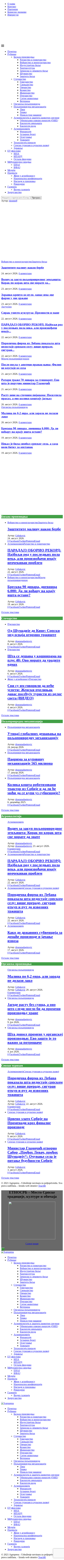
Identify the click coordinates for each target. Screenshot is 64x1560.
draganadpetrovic (23, 641)
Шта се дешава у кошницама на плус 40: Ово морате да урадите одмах (34, 660)
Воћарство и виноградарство (35, 62)
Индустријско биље (30, 65)
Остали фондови (22, 159)
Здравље (18, 148)
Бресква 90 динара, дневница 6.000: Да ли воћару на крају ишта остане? (29, 430)
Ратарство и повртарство (33, 59)
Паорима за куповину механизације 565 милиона (30, 761)
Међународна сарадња (19, 162)
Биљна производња (24, 57)
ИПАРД (18, 156)
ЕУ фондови (14, 151)
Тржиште (25, 140)
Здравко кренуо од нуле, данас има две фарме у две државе (27, 296)
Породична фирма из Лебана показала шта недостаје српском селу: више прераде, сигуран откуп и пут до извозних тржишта (35, 903)
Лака (22, 109)
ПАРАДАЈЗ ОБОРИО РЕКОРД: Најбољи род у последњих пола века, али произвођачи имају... (32, 328)
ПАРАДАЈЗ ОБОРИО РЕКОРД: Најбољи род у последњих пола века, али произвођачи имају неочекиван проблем (34, 556)
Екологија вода (28, 126)
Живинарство (27, 93)
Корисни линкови (16, 12)
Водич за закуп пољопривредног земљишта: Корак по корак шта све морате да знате (34, 832)
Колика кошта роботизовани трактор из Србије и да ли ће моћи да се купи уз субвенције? (33, 789)
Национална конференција (28, 178)
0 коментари (25, 273)
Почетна (11, 51)
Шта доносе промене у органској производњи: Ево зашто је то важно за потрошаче (35, 1038)
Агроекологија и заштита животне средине (36, 117)
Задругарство (14, 192)
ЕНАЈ (17, 164)
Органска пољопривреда (27, 104)
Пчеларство (26, 95)
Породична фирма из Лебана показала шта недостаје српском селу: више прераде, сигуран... (30, 347)
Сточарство (20, 79)
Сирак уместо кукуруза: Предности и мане (30, 312)
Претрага (36, 198)
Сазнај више (32, 1243)
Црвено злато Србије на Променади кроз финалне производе (29, 1123)
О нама (11, 3)
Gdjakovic (20, 535)
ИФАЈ (17, 167)
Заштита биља (27, 76)
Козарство (25, 90)
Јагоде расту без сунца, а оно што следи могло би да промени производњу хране (34, 1009)
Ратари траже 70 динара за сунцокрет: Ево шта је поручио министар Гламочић (30, 381)
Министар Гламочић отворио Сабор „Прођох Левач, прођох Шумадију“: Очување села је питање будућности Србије (32, 1154)
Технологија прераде (25, 142)
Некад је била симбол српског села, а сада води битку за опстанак (29, 445)
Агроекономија (22, 128)
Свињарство (26, 84)
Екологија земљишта (31, 123)
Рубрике (11, 54)
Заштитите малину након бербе (22, 267)
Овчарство (25, 87)
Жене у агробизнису (24, 175)
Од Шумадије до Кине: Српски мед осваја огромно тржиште (33, 633)
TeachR (42, 1185)
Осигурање (26, 137)
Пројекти (12, 173)
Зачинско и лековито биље (34, 70)
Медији (11, 170)
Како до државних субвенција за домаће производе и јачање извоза (34, 936)
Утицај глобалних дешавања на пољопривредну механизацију (34, 736)
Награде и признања (24, 181)
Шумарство (26, 73)
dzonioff (13, 200)
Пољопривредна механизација (30, 106)
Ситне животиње (29, 98)
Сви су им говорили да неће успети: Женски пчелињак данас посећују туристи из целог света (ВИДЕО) (34, 692)
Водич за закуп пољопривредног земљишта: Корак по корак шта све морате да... (31, 281)
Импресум (12, 14)
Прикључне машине (30, 115)
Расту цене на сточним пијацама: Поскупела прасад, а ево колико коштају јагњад (31, 396)
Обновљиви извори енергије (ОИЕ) (39, 120)
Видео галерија (22, 189)
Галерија (12, 186)
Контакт (11, 6)
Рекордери (19, 184)
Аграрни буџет (28, 134)
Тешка (23, 112)
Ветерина (25, 101)
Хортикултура (27, 68)
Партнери (12, 9)
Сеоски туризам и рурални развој (31, 145)
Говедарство (26, 82)
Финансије (25, 131)
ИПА (16, 153)
